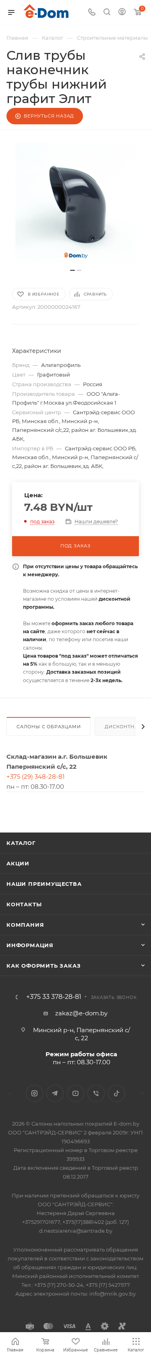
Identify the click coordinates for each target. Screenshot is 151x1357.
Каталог (21, 843)
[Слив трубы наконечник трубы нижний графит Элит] (75, 203)
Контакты (23, 904)
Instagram (34, 1093)
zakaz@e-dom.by (81, 1013)
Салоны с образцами (49, 726)
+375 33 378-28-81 (53, 997)
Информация (30, 945)
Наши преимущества (44, 884)
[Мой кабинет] (122, 12)
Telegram (55, 1093)
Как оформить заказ (43, 965)
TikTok (116, 1093)
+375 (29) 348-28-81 (35, 776)
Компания (25, 925)
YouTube (75, 1093)
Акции (17, 863)
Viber (96, 1093)
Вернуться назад (49, 116)
